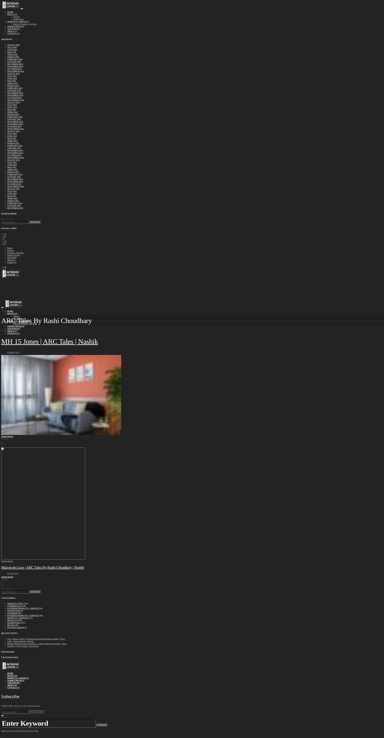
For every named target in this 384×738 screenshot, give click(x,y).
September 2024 (15, 100)
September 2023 (15, 129)
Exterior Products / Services (23, 608)
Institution (13, 611)
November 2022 (15, 153)
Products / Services (18, 22)
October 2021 (14, 184)
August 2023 (13, 131)
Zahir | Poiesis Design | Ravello (20, 641)
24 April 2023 (13, 352)
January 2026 (14, 62)
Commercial (14, 606)
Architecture (18, 19)
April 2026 (12, 54)
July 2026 (12, 47)
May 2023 (11, 138)
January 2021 (14, 205)
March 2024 (13, 114)
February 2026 (14, 59)
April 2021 (12, 198)
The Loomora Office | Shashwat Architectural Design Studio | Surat (36, 639)
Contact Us (13, 34)
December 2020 (15, 208)
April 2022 (12, 169)
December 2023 (15, 122)
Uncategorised (15, 627)
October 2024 (14, 98)
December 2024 (15, 93)
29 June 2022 (13, 573)
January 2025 (14, 90)
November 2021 (15, 181)
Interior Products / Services (24, 24)
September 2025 (15, 71)
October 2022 (14, 155)
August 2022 (13, 160)
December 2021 (15, 179)
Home (10, 12)
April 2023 (12, 141)
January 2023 (14, 148)
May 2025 (11, 81)
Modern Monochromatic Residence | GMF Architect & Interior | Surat (37, 644)
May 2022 (11, 167)
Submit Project (15, 26)
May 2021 (11, 196)
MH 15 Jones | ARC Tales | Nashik (49, 341)
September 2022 (15, 158)
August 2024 (13, 102)
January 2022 (14, 177)
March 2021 (13, 201)
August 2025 (13, 74)
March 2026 (13, 57)
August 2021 (13, 189)
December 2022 (15, 150)
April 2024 (12, 112)
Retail (10, 625)
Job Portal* (14, 29)
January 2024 (14, 119)
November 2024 (15, 95)
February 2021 (14, 203)
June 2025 (12, 78)
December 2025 (15, 64)
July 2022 (12, 162)
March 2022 (13, 172)
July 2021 (12, 191)
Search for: (7, 219)
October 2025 (14, 69)
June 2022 (12, 165)
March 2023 (13, 143)
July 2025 (12, 76)
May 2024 (11, 110)
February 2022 (14, 174)
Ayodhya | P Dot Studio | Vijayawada (23, 646)
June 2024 (12, 107)
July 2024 (12, 105)
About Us (12, 31)
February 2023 (14, 146)
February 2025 (14, 88)
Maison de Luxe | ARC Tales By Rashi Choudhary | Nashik (42, 567)
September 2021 (15, 186)
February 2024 (14, 117)
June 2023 (12, 136)
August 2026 (13, 45)
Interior (16, 17)
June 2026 (12, 50)
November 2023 (15, 124)
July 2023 (12, 134)
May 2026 (11, 52)
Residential (13, 623)
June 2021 (12, 193)
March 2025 (13, 86)
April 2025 (12, 83)
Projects (12, 14)
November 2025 (15, 66)
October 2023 (14, 126)
